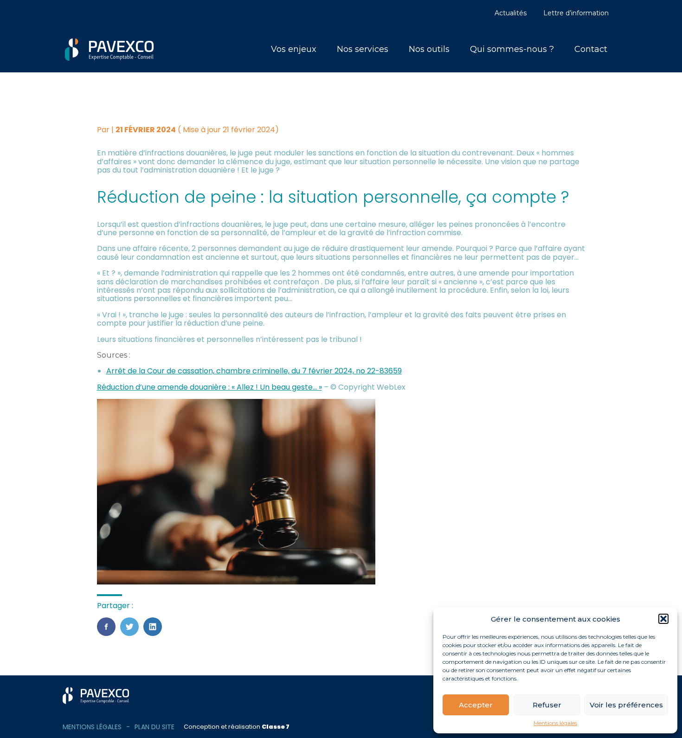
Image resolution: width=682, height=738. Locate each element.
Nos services (362, 49)
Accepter (476, 704)
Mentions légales (555, 723)
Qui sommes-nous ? (512, 49)
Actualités (511, 13)
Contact (590, 49)
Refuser (547, 704)
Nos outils (429, 49)
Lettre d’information (576, 13)
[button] (663, 618)
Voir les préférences (626, 704)
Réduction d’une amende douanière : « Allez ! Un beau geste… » (209, 387)
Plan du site (154, 727)
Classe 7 (276, 727)
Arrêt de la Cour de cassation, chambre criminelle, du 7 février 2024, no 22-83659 (254, 371)
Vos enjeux (293, 49)
